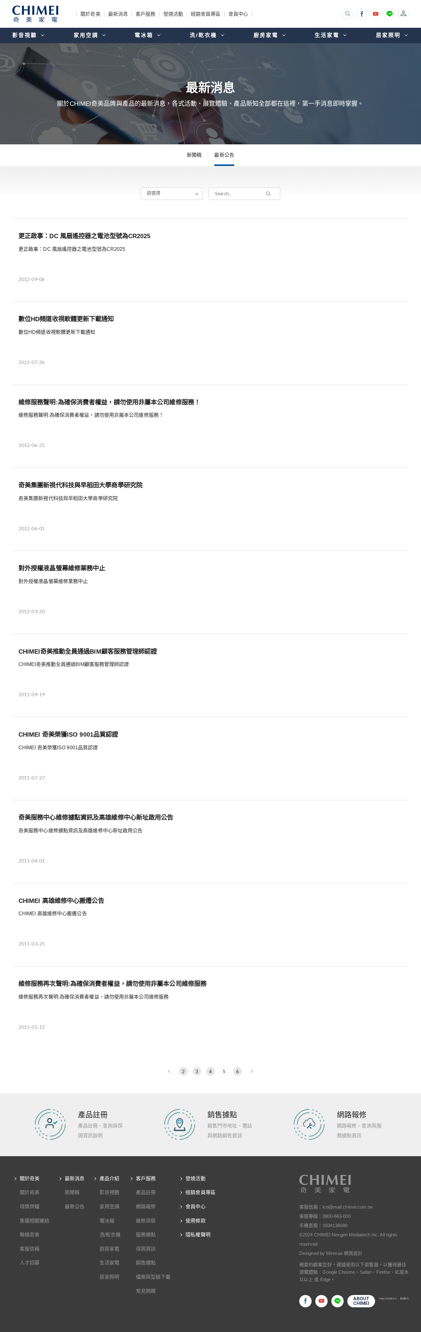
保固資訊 (146, 1248)
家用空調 (109, 1206)
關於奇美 (90, 14)
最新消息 (118, 14)
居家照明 (109, 1277)
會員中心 (238, 14)
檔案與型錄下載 (153, 1277)
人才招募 (29, 1262)
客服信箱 (29, 1248)
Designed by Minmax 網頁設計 (330, 1253)
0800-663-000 (337, 1216)
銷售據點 (146, 1262)
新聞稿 (194, 155)
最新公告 (224, 155)
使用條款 (195, 1220)
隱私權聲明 (198, 1234)
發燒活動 (173, 14)
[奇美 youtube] (375, 14)
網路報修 (146, 1206)
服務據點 (146, 1234)
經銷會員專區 (206, 14)
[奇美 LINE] (389, 14)
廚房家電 (109, 1248)
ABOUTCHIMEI (361, 1301)
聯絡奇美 (29, 1234)
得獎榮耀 (29, 1206)
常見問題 (146, 1291)
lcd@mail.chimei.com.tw (348, 1207)
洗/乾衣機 (110, 1234)
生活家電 (109, 1262)
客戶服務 (145, 14)
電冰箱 (107, 1220)
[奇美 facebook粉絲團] (361, 14)
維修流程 (146, 1220)
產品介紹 (109, 1178)
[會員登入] (403, 14)
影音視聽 (109, 1192)
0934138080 (335, 1225)
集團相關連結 (35, 1220)
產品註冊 (146, 1192)
